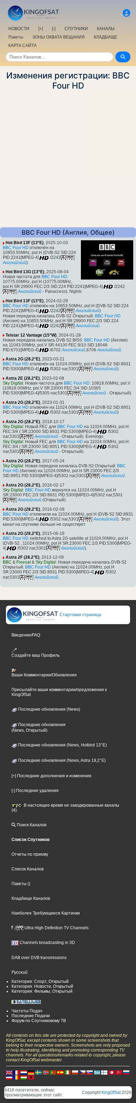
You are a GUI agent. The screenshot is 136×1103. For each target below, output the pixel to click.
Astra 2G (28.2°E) (23, 359)
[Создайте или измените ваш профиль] (126, 13)
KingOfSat (111, 1092)
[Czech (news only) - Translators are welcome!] (82, 1072)
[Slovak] (89, 1072)
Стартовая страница (80, 614)
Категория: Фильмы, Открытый (42, 991)
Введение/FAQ (26, 635)
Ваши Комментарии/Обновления (44, 675)
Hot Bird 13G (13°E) (25, 271)
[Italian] (68, 1072)
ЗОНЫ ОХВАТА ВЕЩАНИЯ (58, 37)
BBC (7, 562)
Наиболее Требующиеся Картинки (46, 913)
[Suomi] (104, 1072)
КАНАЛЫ (106, 28)
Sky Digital (13, 383)
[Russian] (126, 1072)
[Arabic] (111, 1072)
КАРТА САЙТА (22, 45)
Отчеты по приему (30, 854)
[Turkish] (119, 1072)
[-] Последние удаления (35, 790)
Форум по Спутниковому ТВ (39, 1020)
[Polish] (75, 1072)
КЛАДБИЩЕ (105, 37)
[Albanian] (31, 1077)
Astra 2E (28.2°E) (23, 378)
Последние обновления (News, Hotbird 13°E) (62, 745)
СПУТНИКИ (76, 28)
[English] (9, 1072)
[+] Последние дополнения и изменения (51, 775)
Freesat (23, 562)
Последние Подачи (31, 1015)
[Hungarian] (24, 1077)
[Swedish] (38, 1072)
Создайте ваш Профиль (36, 655)
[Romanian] (16, 1077)
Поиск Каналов (31, 824)
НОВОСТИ (18, 28)
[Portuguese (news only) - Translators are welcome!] (53, 1072)
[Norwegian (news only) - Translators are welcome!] (46, 1072)
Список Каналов (28, 869)
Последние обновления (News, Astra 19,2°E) (61, 760)
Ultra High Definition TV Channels (56, 927)
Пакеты (15, 37)
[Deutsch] (31, 1072)
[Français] (16, 1072)
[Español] (60, 1072)
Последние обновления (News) (48, 709)
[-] (53, 28)
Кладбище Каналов (31, 898)
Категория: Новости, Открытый (42, 986)
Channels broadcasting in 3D (46, 942)
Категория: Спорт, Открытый (40, 981)
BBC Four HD (16, 247)
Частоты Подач (27, 1010)
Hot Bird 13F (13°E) (25, 242)
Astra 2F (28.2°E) (22, 557)
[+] (40, 28)
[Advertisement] (68, 159)
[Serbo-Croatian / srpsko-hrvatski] (9, 1077)
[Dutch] (24, 1072)
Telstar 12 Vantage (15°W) (31, 335)
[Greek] (97, 1072)
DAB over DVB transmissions (39, 957)
